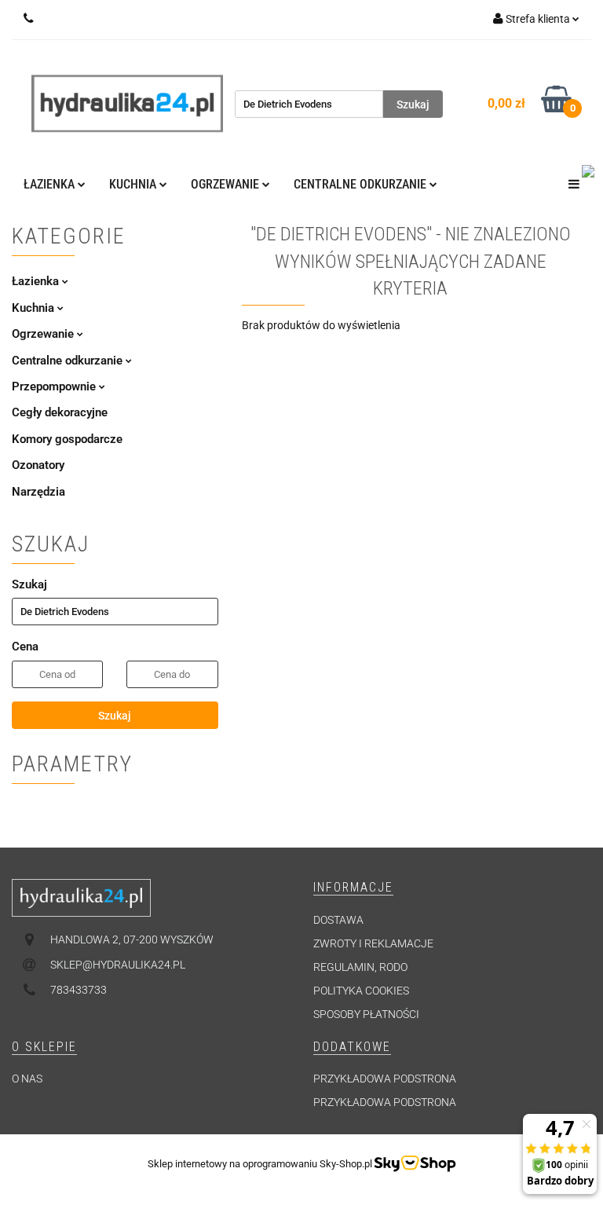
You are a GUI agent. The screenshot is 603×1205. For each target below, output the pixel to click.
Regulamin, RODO (360, 967)
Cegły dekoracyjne (60, 412)
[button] (353, 888)
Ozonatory (38, 465)
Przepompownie (55, 386)
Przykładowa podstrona (384, 1078)
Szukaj (114, 715)
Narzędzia (38, 492)
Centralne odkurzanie (69, 360)
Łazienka (37, 281)
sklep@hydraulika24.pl (117, 964)
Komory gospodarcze (67, 439)
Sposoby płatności (366, 1014)
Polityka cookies (361, 990)
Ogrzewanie (44, 334)
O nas (27, 1078)
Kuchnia (34, 308)
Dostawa (338, 920)
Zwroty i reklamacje (373, 943)
